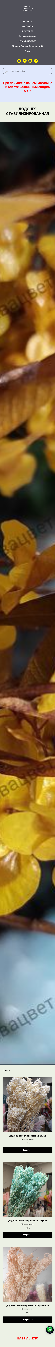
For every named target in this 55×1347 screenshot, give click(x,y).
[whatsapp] (30, 61)
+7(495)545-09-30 (27, 41)
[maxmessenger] (19, 61)
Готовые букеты (27, 36)
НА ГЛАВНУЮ (27, 1338)
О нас (27, 51)
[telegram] (25, 61)
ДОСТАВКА (27, 31)
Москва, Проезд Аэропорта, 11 (27, 46)
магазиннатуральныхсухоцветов (27, 8)
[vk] (36, 61)
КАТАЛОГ (27, 21)
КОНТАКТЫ (27, 26)
